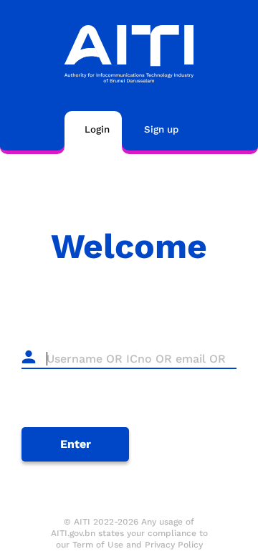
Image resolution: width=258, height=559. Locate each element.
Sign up (161, 129)
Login (97, 129)
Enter (75, 444)
